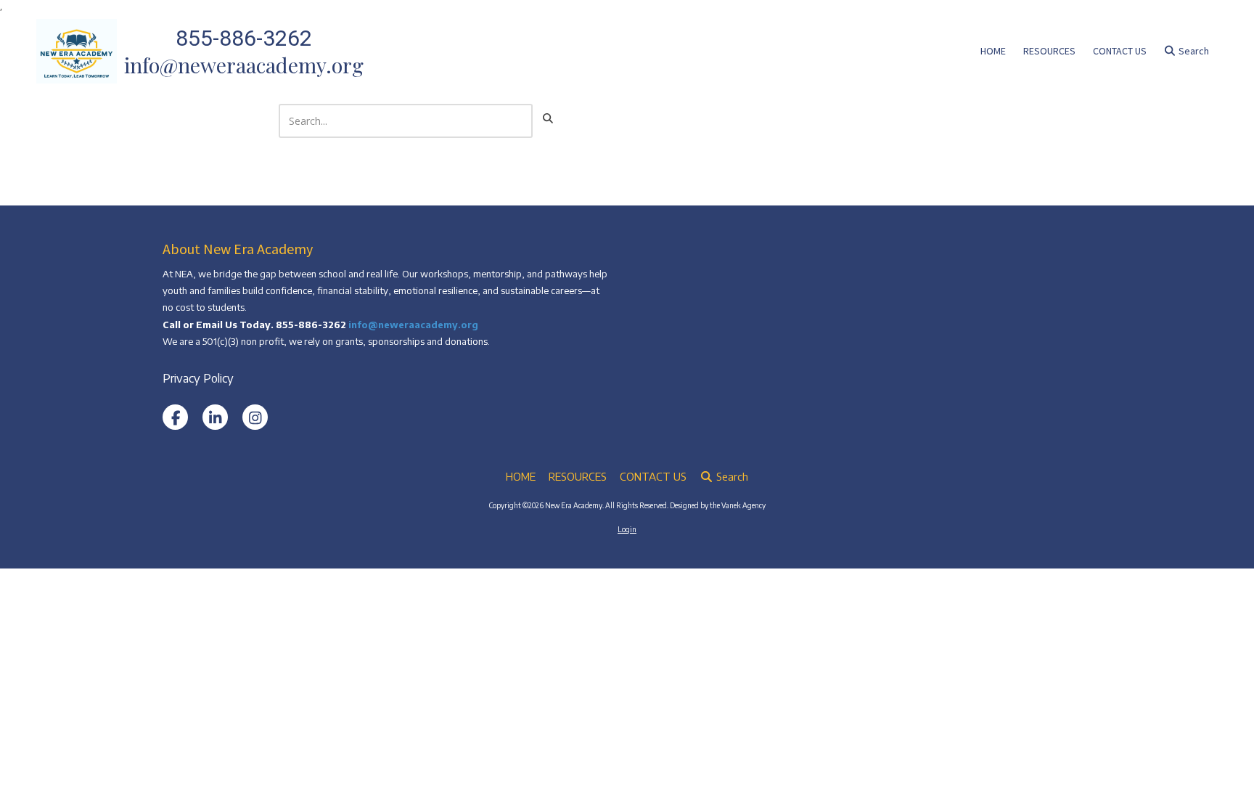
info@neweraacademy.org (413, 324)
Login (627, 529)
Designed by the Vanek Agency (718, 505)
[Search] (547, 118)
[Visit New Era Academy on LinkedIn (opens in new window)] (215, 417)
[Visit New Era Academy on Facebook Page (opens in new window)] (175, 417)
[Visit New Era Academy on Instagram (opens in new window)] (255, 417)
